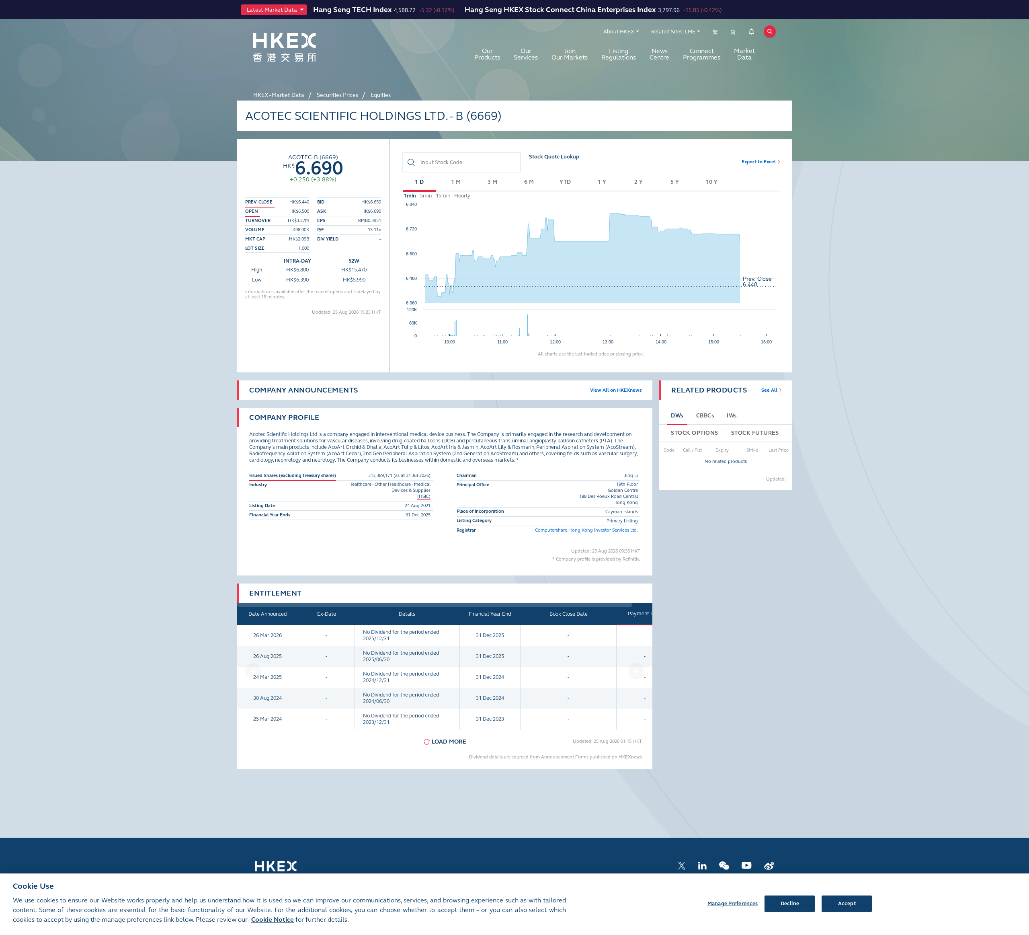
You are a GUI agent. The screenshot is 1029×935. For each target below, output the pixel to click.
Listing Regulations (618, 54)
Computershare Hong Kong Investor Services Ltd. (586, 530)
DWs (677, 415)
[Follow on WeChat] (724, 865)
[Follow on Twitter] (681, 865)
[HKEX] (305, 47)
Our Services (526, 54)
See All (769, 390)
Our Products (487, 54)
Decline (790, 903)
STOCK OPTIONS (694, 432)
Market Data (744, 54)
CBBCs (705, 415)
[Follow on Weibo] (769, 865)
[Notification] (751, 33)
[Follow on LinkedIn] (702, 865)
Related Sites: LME (673, 32)
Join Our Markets (569, 54)
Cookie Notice (272, 919)
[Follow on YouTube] (747, 865)
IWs (732, 415)
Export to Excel (759, 161)
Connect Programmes (701, 54)
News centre (659, 54)
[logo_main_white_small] (286, 870)
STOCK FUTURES (755, 432)
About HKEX (618, 32)
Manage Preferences (732, 903)
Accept (847, 903)
